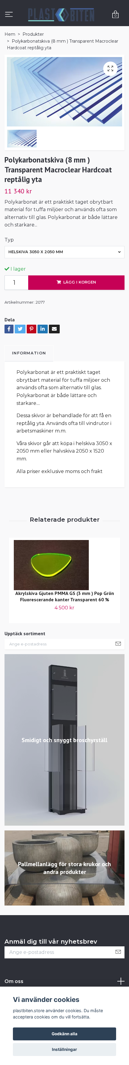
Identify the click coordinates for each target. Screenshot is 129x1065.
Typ (9, 240)
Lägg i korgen (79, 282)
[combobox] (64, 252)
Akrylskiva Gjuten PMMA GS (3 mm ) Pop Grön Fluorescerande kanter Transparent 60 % (64, 596)
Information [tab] (29, 353)
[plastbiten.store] (61, 15)
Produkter (33, 34)
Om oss (13, 981)
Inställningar (64, 1049)
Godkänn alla (64, 1033)
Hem (9, 34)
